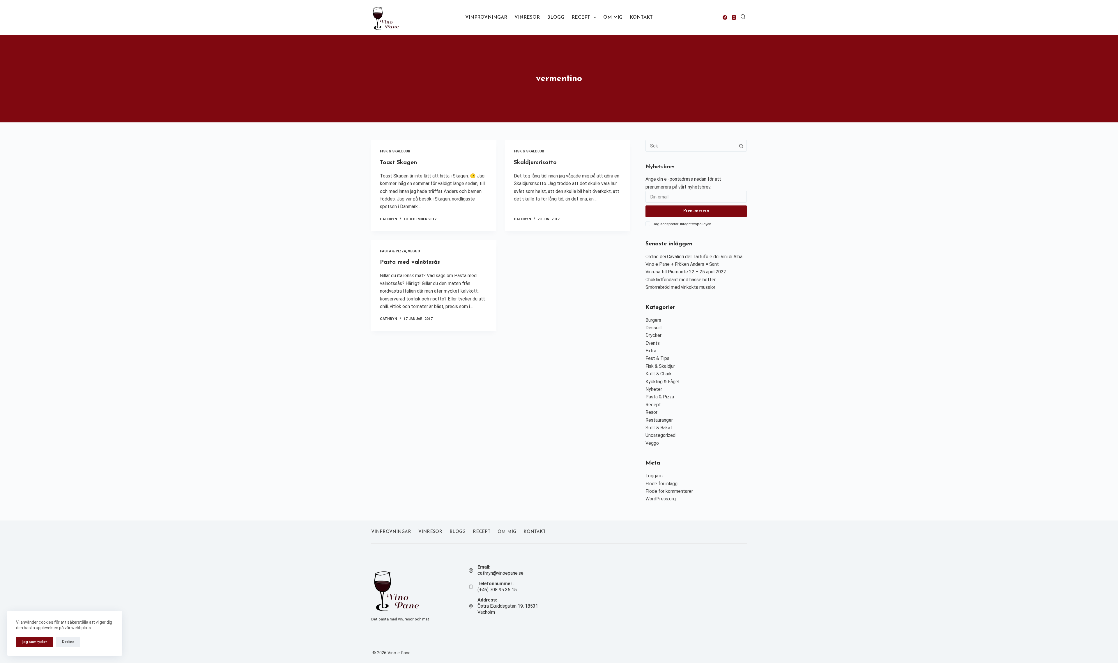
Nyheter (653, 389)
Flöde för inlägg (661, 483)
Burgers (653, 320)
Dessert (653, 327)
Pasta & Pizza (393, 251)
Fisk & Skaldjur (395, 151)
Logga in (654, 476)
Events (652, 343)
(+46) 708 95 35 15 (497, 589)
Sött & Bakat (658, 427)
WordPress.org (660, 499)
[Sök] (743, 16)
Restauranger (659, 420)
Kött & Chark (658, 374)
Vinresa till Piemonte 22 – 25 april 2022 (685, 272)
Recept (581, 17)
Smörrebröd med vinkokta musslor (680, 287)
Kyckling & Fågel (662, 381)
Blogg (555, 17)
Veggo (414, 251)
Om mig (612, 17)
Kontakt (641, 17)
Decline (68, 642)
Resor (651, 412)
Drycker (653, 335)
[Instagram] (734, 17)
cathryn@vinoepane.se (500, 573)
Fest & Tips (657, 358)
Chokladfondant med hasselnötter (680, 279)
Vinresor (527, 17)
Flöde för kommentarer (669, 491)
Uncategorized (660, 435)
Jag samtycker (34, 642)
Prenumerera (696, 211)
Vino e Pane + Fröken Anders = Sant (682, 264)
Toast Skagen (398, 163)
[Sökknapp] (740, 145)
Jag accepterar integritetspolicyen (682, 224)
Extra (650, 351)
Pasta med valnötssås (410, 262)
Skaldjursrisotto (535, 163)
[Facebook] (725, 17)
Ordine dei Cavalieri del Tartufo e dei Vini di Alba (693, 256)
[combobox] (690, 146)
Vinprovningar (486, 17)
